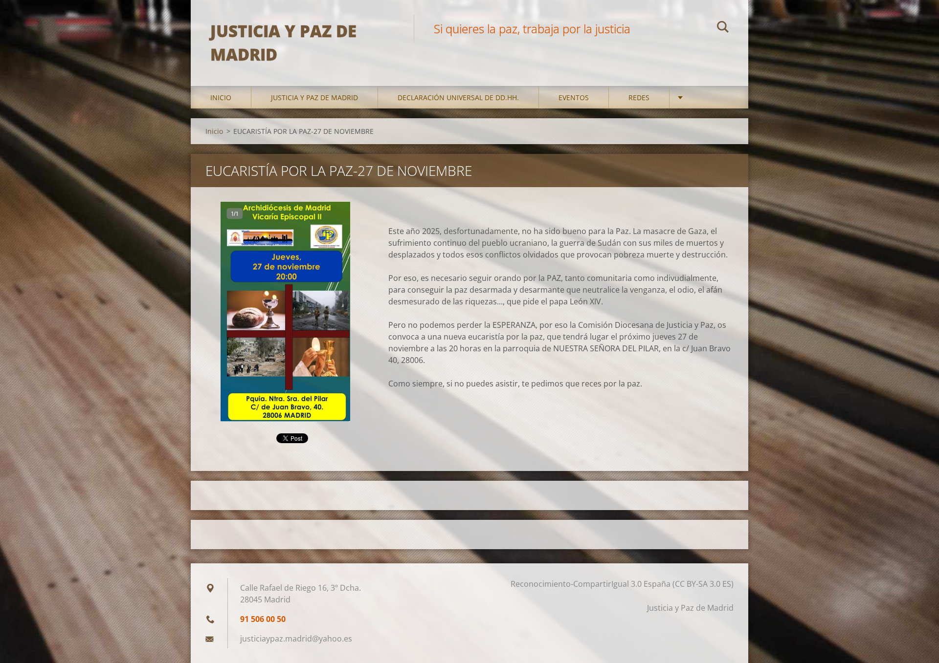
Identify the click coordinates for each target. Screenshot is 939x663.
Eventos (574, 97)
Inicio (220, 97)
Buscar (723, 28)
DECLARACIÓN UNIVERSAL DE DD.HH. (458, 97)
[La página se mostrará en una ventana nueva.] (285, 312)
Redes (638, 97)
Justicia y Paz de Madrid (314, 97)
